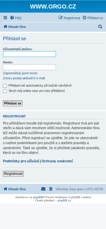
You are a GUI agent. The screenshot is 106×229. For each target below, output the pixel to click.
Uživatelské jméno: (17, 49)
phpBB (38, 197)
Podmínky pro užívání (21, 161)
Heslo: (8, 62)
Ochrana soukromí (57, 161)
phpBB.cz (64, 200)
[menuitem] (15, 17)
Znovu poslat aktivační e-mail (24, 78)
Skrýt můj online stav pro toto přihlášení (36, 90)
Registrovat (13, 174)
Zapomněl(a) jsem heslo (20, 73)
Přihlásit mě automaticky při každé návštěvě (40, 85)
